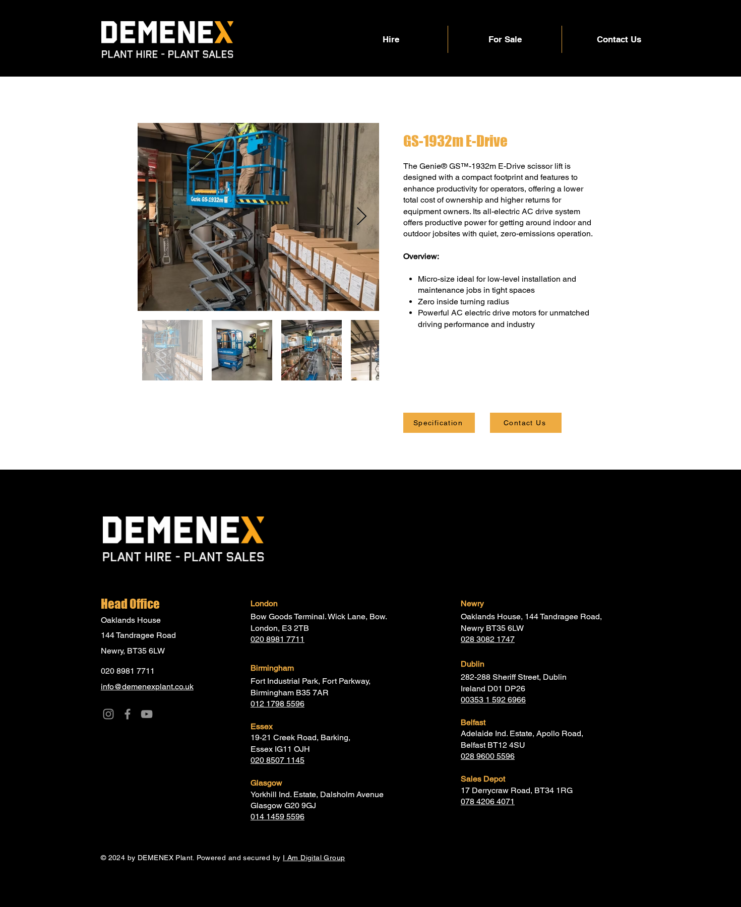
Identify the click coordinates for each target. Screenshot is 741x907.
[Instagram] (108, 714)
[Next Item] (361, 217)
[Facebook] (127, 714)
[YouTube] (147, 714)
